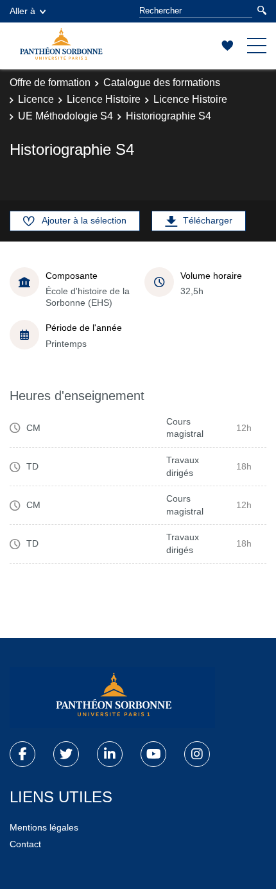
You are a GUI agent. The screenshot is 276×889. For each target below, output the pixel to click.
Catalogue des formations (161, 82)
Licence (36, 99)
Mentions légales (44, 827)
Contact (25, 844)
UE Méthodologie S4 (65, 115)
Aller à (22, 11)
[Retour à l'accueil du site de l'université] (112, 697)
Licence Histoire (104, 99)
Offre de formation (50, 82)
